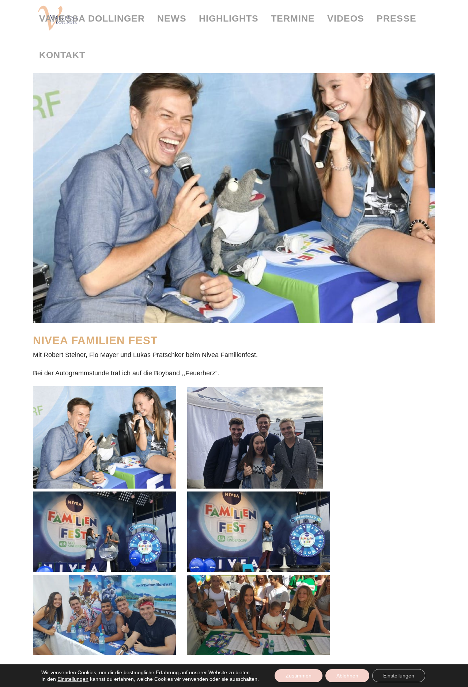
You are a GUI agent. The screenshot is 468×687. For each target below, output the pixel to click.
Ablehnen (347, 676)
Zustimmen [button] (299, 676)
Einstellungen (398, 676)
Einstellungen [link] (72, 679)
